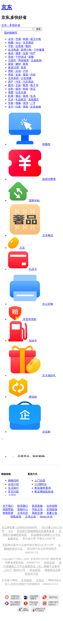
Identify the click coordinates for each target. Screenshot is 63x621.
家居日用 (13, 67)
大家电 (12, 495)
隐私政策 (16, 516)
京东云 (40, 580)
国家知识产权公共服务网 (38, 609)
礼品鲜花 (20, 99)
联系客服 (37, 505)
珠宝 (33, 88)
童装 (25, 74)
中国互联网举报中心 (12, 603)
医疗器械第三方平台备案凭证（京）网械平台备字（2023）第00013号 (32, 566)
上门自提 (40, 480)
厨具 (23, 67)
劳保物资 (23, 60)
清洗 (25, 103)
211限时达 (41, 484)
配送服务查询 (43, 488)
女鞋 (10, 88)
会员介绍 (13, 484)
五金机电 (36, 60)
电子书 (34, 85)
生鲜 (25, 53)
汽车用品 (28, 81)
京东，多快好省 (10, 25)
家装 (10, 64)
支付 (10, 106)
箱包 (18, 88)
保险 (25, 106)
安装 (10, 103)
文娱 (18, 85)
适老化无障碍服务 (23, 609)
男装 (10, 74)
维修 (18, 103)
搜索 (37, 29)
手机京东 (37, 509)
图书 (10, 85)
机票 (10, 96)
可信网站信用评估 (12, 597)
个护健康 (39, 49)
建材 (18, 64)
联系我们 (22, 505)
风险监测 (37, 513)
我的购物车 (10, 32)
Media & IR (46, 516)
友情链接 (52, 509)
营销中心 (22, 509)
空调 (18, 39)
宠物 (31, 56)
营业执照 (35, 570)
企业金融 (35, 106)
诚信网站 (50, 597)
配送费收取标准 (44, 491)
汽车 (18, 81)
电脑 (10, 42)
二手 (33, 103)
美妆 (10, 56)
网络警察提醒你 (31, 597)
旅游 (25, 96)
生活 (33, 96)
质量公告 (52, 513)
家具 (25, 64)
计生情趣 (26, 78)
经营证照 (49, 562)
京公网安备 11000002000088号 (20, 527)
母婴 (10, 92)
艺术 (10, 99)
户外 (25, 71)
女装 (18, 74)
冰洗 (10, 39)
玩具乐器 (20, 92)
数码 (28, 46)
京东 (6, 7)
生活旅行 (13, 488)
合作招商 (52, 505)
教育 (25, 85)
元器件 (12, 60)
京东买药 (13, 78)
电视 (25, 39)
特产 (33, 53)
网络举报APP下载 (31, 603)
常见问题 (13, 491)
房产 (10, 81)
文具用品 (28, 42)
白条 (18, 106)
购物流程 (13, 480)
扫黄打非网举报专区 (50, 603)
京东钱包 (26, 580)
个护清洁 (20, 56)
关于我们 (8, 505)
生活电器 (13, 49)
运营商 (19, 46)
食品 (10, 53)
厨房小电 (26, 49)
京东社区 (22, 513)
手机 (10, 46)
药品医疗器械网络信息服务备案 (36, 531)
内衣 (33, 74)
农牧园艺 (33, 99)
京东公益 (30, 516)
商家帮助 (8, 509)
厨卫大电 (35, 39)
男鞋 (10, 71)
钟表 (25, 88)
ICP (11, 531)
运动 (18, 71)
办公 (18, 42)
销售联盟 (8, 513)
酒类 (18, 53)
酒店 (18, 96)
